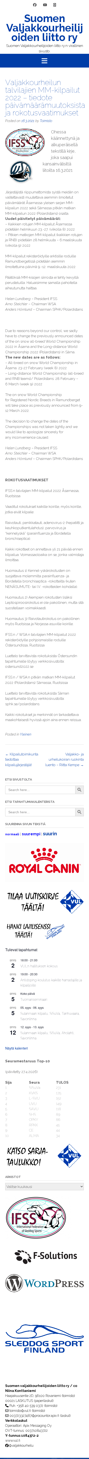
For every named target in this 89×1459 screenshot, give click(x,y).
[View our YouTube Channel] (45, 5)
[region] (44, 1348)
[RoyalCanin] (44, 881)
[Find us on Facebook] (34, 5)
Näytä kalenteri (16, 1048)
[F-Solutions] (44, 1266)
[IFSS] (38, 1238)
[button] (44, 61)
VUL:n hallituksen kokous (39, 966)
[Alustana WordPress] (44, 1291)
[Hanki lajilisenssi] (35, 938)
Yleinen (25, 734)
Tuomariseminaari (33, 999)
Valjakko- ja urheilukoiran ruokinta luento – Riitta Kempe (64, 759)
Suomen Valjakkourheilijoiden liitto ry (44, 28)
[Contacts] (55, 5)
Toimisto (46, 121)
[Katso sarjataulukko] (44, 1166)
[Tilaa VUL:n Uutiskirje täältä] (44, 912)
